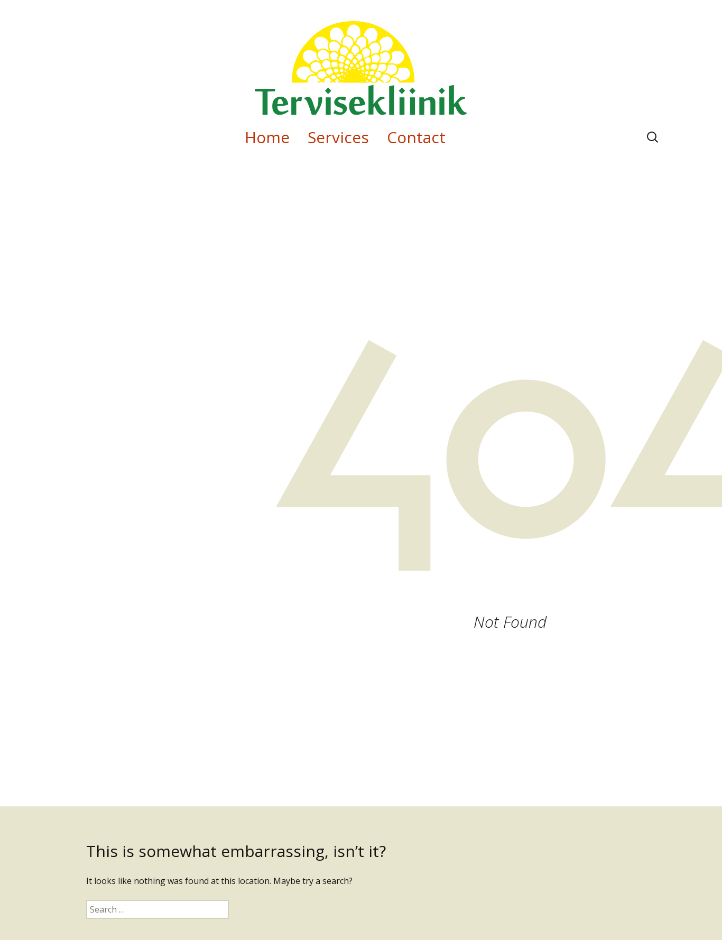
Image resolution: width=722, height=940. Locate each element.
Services (338, 137)
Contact (416, 137)
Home (267, 137)
